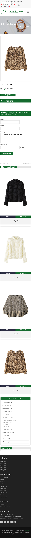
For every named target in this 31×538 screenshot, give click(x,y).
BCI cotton (7, 429)
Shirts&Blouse (27, 26)
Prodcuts (16, 532)
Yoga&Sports (7, 411)
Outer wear (6, 405)
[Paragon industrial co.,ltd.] (12, 13)
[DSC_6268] (15, 384)
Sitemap (27, 530)
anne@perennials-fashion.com (13, 516)
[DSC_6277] (15, 215)
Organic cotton (8, 422)
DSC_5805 (3, 461)
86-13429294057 (7, 5)
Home (4, 532)
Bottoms (5, 442)
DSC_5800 (3, 470)
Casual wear (6, 402)
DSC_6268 (16, 390)
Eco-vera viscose (8, 420)
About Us (2, 504)
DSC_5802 (3, 465)
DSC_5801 (3, 467)
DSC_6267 (4, 163)
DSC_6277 (16, 221)
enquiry (8, 95)
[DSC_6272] (15, 328)
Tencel (6, 424)
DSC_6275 (16, 277)
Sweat (5, 415)
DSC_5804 (3, 463)
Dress (5, 435)
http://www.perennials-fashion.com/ (13, 518)
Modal (5, 427)
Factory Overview (5, 506)
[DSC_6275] (15, 271)
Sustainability (7, 418)
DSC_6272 (27, 163)
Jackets (5, 439)
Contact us (16, 534)
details (8, 216)
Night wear (6, 408)
